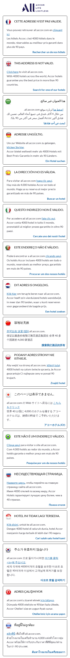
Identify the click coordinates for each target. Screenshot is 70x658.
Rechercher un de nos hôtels (48, 52)
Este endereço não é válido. (36, 247)
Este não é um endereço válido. (39, 436)
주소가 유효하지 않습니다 (31, 549)
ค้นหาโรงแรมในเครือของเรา (48, 652)
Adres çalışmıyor (28, 591)
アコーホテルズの (54, 424)
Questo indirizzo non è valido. (39, 209)
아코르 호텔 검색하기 (53, 580)
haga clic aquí (44, 180)
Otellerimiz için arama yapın (48, 613)
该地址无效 (21, 322)
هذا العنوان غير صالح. (52, 101)
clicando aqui (53, 256)
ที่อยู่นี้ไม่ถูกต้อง (24, 625)
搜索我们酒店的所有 (53, 345)
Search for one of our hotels (49, 89)
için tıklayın (47, 600)
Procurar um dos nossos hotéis (47, 273)
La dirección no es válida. (34, 172)
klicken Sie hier (15, 147)
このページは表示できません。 (35, 394)
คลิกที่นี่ (11, 633)
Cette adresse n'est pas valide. (38, 21)
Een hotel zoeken (55, 311)
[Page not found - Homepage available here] (35, 8)
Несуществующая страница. (38, 474)
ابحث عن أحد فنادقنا (54, 123)
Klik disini (12, 524)
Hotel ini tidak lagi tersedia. (37, 516)
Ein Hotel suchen (55, 160)
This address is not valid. (34, 63)
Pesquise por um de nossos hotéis (46, 463)
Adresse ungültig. (28, 134)
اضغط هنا (58, 109)
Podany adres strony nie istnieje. (34, 356)
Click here (12, 71)
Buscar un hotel (56, 198)
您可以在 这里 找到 (18, 331)
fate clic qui (48, 218)
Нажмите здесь (16, 482)
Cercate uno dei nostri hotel (49, 236)
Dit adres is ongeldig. (31, 285)
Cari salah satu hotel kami (50, 538)
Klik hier (12, 293)
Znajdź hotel (58, 383)
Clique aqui (13, 445)
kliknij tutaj (53, 365)
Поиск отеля (57, 504)
